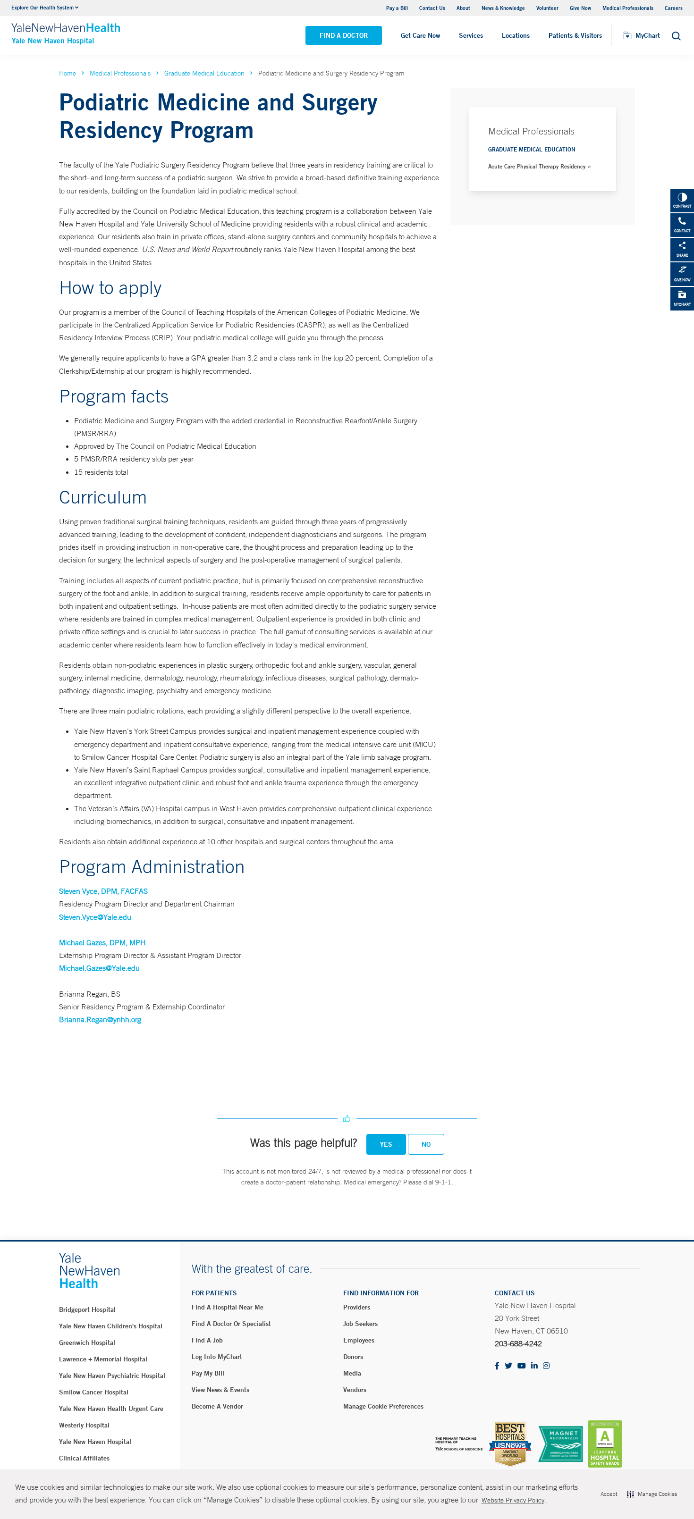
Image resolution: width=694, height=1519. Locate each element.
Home (67, 73)
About (463, 7)
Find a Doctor (344, 35)
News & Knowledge (503, 7)
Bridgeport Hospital (87, 1309)
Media (352, 1373)
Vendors (354, 1389)
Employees (358, 1340)
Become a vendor (217, 1406)
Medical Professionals (627, 7)
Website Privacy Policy (513, 1500)
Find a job (207, 1340)
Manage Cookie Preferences (383, 1406)
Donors (353, 1356)
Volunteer (547, 7)
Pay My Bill (208, 1373)
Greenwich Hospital (87, 1342)
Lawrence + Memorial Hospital (103, 1359)
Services (471, 35)
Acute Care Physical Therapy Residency (536, 166)
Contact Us (432, 7)
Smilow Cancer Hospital (93, 1392)
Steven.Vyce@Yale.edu (95, 917)
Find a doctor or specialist (231, 1323)
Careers (674, 7)
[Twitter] (508, 1366)
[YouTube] (521, 1366)
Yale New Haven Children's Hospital (110, 1326)
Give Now (580, 7)
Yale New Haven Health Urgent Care (111, 1408)
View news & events (220, 1389)
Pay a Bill (397, 7)
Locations (516, 35)
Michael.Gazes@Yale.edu (99, 968)
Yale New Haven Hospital (95, 1441)
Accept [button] (609, 1494)
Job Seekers (360, 1323)
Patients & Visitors (575, 35)
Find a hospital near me (227, 1307)
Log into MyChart (217, 1356)
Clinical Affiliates (84, 1458)
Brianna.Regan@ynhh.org (100, 1019)
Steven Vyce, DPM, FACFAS (103, 891)
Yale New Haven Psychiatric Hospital (112, 1375)
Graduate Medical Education (204, 73)
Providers (356, 1307)
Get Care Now (420, 35)
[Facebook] (497, 1366)
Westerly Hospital (84, 1425)
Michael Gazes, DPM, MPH (102, 942)
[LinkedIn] (534, 1366)
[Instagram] (546, 1366)
